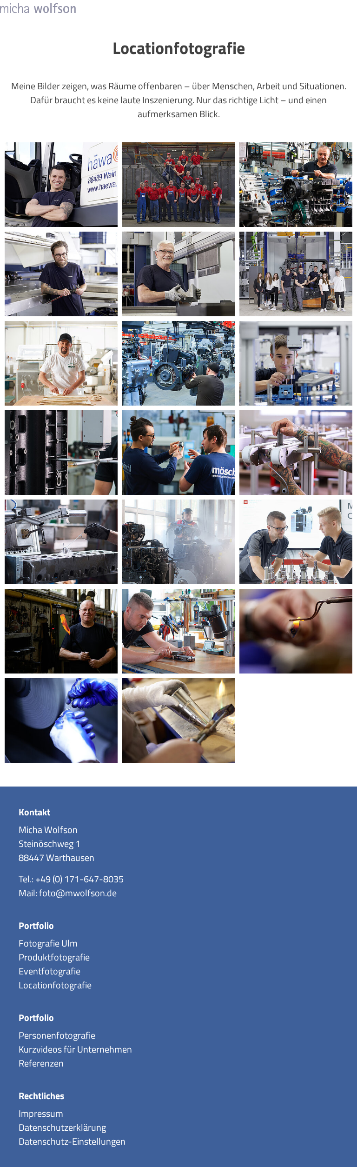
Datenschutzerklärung (62, 1127)
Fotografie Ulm (48, 943)
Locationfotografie (55, 985)
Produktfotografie (54, 957)
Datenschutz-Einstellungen (72, 1141)
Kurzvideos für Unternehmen (75, 1049)
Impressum (41, 1113)
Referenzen (41, 1063)
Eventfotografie (49, 971)
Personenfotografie (57, 1035)
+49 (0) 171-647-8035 (79, 879)
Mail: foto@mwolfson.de (68, 893)
